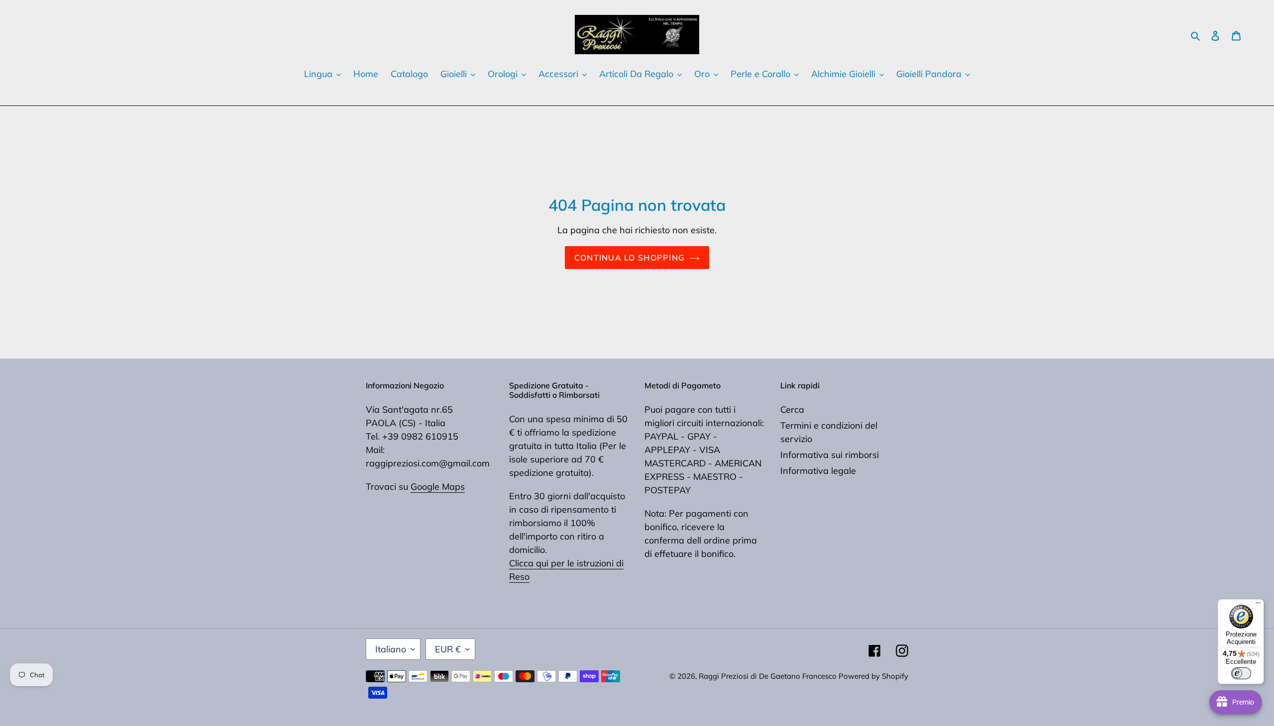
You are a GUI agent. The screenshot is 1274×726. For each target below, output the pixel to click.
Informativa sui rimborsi (829, 454)
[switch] (1241, 673)
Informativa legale (818, 470)
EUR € (448, 649)
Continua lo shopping (629, 258)
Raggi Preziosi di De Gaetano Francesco (769, 676)
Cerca (792, 409)
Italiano (390, 649)
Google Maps (438, 486)
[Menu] (1258, 605)
